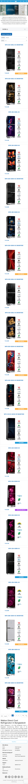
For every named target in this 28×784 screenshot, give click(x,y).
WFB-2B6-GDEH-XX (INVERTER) (14, 683)
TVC (3, 769)
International (4, 760)
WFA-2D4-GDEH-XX (14, 448)
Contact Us (4, 754)
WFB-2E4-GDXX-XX (14, 145)
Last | (26, 716)
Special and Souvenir (19, 760)
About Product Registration (20, 756)
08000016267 (18, 764)
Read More (14, 741)
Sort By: (3, 37)
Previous (5, 716)
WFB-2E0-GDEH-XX (14, 212)
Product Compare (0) (6, 34)
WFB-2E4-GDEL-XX (14, 112)
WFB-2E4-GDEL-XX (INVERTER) (14, 78)
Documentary (17, 769)
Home (3, 747)
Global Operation (18, 747)
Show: (3, 40)
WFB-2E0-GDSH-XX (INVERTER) (14, 346)
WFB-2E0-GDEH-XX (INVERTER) (14, 245)
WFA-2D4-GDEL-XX (14, 582)
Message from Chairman (7, 750)
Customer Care (18, 754)
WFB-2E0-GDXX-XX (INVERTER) (14, 380)
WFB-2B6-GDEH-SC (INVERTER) (14, 615)
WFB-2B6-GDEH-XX (14, 649)
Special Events (5, 770)
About (3, 748)
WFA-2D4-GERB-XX (14, 548)
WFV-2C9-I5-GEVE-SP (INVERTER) (14, 414)
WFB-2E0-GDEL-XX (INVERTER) (14, 312)
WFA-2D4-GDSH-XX (14, 481)
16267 (3, 764)
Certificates (17, 748)
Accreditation (17, 750)
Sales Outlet (4, 756)
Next (23, 716)
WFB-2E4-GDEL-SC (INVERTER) (14, 45)
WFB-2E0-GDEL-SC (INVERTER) (14, 279)
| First (2, 716)
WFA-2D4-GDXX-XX (14, 515)
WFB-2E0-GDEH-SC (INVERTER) (14, 178)
